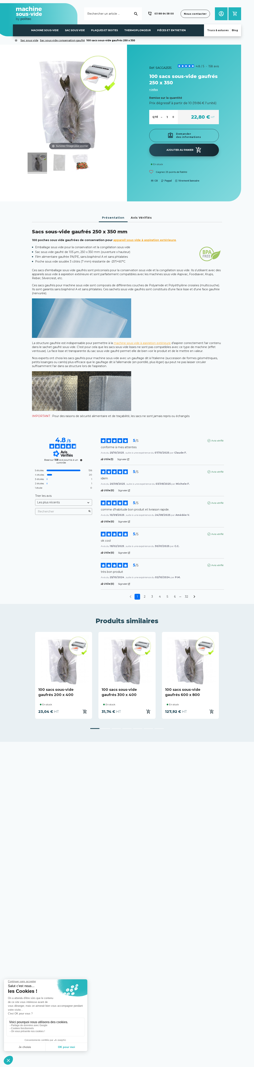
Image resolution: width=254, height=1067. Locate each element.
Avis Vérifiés (141, 217)
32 (186, 596)
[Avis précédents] (130, 596)
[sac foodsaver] (37, 163)
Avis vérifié (217, 440)
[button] (160, 14)
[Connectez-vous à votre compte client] (221, 13)
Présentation (113, 217)
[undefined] (81, 460)
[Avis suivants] (194, 597)
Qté (155, 116)
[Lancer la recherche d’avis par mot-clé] (89, 511)
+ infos (153, 89)
